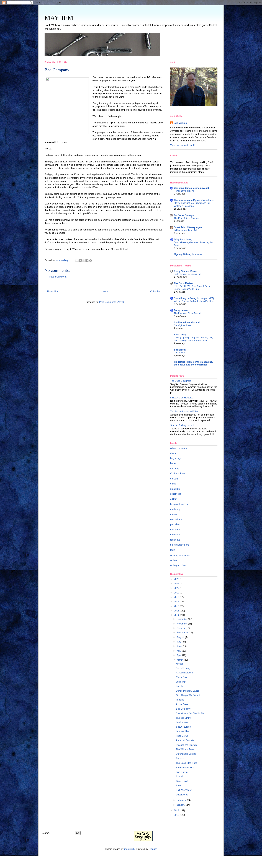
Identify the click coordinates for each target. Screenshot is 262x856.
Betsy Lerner (181, 310)
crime (173, 483)
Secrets (180, 758)
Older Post (155, 291)
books (173, 463)
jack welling (180, 123)
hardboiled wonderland (187, 322)
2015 (176, 610)
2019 (176, 592)
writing (173, 560)
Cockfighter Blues (182, 325)
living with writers (179, 504)
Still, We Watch (184, 790)
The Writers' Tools (185, 749)
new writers (176, 519)
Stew (178, 785)
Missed (179, 663)
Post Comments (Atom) (111, 302)
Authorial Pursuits (185, 740)
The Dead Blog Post (180, 381)
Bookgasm (180, 349)
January (181, 804)
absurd (173, 453)
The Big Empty (183, 718)
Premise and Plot (185, 767)
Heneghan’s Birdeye (184, 191)
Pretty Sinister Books (185, 271)
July (179, 641)
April (179, 655)
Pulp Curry (180, 334)
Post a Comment (57, 276)
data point (175, 488)
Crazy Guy (181, 677)
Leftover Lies (182, 731)
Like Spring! (182, 772)
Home (105, 291)
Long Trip (181, 681)
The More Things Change (186, 218)
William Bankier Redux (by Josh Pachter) (194, 301)
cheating (174, 468)
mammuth (129, 849)
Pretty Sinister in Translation (187, 274)
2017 (176, 601)
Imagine (180, 699)
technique (175, 539)
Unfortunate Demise (186, 754)
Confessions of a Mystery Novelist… (194, 200)
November (182, 623)
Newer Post (53, 291)
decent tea (175, 493)
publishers (175, 524)
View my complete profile (183, 145)
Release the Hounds (186, 745)
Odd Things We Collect (188, 695)
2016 (176, 606)
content (174, 478)
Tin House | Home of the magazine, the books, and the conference (193, 363)
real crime (175, 529)
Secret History (183, 668)
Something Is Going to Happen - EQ (194, 298)
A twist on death (178, 448)
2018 (176, 597)
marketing (175, 509)
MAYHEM (59, 17)
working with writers (180, 555)
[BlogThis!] (80, 260)
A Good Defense (184, 672)
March (180, 659)
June (179, 646)
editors (173, 499)
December (182, 619)
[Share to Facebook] (87, 260)
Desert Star (179, 352)
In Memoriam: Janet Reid (186, 230)
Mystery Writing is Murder (188, 254)
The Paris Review (183, 283)
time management (179, 544)
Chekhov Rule (177, 473)
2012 (176, 815)
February (181, 800)
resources (175, 534)
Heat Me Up (182, 736)
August (180, 637)
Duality (179, 686)
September (182, 632)
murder (173, 514)
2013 (176, 810)
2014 (176, 615)
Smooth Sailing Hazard (182, 425)
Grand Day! (182, 781)
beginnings (175, 458)
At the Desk (182, 704)
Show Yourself (183, 726)
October (181, 628)
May (179, 650)
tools (172, 550)
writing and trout (178, 565)
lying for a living (183, 239)
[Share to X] (84, 260)
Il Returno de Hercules (181, 397)
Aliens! (179, 776)
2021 (176, 583)
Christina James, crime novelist (191, 188)
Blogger (152, 849)
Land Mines (182, 722)
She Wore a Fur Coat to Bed (190, 713)
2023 (176, 579)
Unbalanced (182, 794)
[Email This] (77, 260)
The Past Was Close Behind (187, 313)
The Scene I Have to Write (184, 411)
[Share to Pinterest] (90, 260)
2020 (176, 588)
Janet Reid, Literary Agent (188, 227)
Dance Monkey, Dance (187, 690)
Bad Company (183, 708)
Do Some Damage (184, 215)
